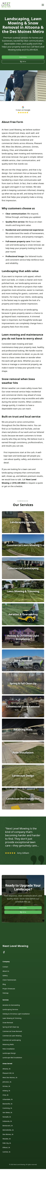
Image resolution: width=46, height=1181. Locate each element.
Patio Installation (9, 1049)
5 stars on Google (23, 110)
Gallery (5, 975)
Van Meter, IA (7, 1112)
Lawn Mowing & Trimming (12, 1018)
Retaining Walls (8, 1044)
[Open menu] (42, 4)
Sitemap (5, 993)
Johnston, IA (7, 1082)
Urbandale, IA (8, 1099)
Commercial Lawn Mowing (12, 1036)
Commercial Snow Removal (12, 1031)
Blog (4, 984)
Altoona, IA (6, 1069)
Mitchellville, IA (8, 1130)
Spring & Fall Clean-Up (11, 1027)
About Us (6, 971)
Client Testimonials (9, 980)
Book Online (23, 57)
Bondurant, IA (8, 1126)
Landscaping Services (10, 1009)
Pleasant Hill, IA (8, 1073)
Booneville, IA (7, 1104)
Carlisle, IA (6, 1152)
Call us (24, 61)
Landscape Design (9, 1053)
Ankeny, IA (6, 1091)
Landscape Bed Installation (12, 1058)
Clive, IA (5, 1095)
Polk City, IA (7, 1143)
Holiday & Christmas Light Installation (16, 1014)
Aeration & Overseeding (11, 1005)
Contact (5, 967)
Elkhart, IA (6, 1147)
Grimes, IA (6, 1086)
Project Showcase (9, 989)
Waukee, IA (7, 1139)
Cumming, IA (7, 1108)
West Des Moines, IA (10, 1077)
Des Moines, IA (8, 1134)
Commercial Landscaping (12, 1040)
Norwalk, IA (7, 1117)
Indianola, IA (7, 1121)
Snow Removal (8, 1023)
